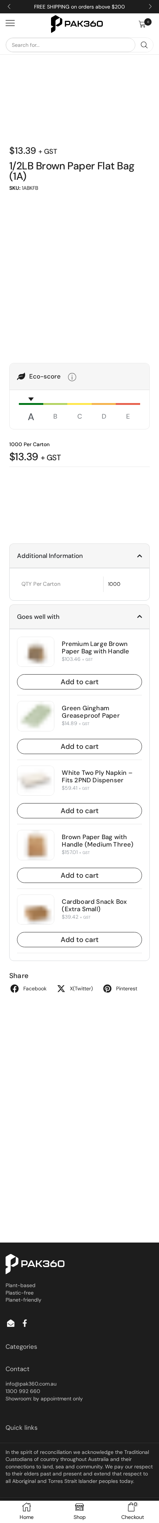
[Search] (144, 45)
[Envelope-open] (11, 1323)
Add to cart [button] (80, 681)
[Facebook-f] (25, 1323)
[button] (146, 24)
